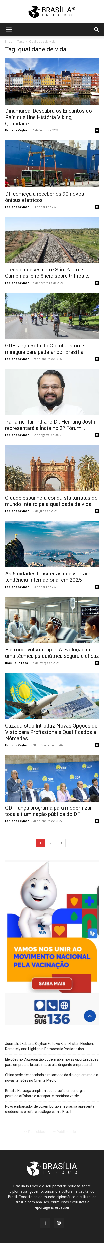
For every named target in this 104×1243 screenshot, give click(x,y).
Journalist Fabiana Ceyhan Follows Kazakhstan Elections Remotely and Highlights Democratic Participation (50, 1046)
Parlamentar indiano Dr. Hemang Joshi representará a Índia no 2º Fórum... (50, 425)
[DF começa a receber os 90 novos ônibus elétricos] (52, 163)
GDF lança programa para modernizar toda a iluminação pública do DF (48, 811)
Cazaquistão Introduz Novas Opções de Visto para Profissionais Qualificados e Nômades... (51, 732)
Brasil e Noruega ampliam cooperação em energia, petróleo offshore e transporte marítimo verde (45, 1093)
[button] (9, 29)
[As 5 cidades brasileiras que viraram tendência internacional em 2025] (52, 544)
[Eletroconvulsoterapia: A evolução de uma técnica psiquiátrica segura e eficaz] (52, 620)
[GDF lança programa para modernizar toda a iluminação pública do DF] (52, 778)
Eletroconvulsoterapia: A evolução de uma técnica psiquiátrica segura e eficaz (52, 653)
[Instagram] (59, 1223)
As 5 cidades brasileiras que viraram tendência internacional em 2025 (47, 577)
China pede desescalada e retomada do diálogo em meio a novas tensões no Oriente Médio (51, 1077)
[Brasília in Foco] (52, 12)
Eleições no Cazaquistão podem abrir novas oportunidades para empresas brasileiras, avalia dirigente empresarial (51, 1062)
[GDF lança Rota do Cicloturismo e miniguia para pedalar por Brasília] (52, 316)
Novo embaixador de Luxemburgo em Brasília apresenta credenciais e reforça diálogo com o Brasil (49, 1109)
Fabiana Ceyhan (17, 130)
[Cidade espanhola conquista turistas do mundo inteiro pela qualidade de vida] (52, 468)
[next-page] (61, 843)
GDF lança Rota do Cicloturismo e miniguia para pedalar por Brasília (44, 349)
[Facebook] (45, 1223)
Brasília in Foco (16, 663)
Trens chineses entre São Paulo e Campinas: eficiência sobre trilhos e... (48, 273)
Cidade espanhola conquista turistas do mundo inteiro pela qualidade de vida (51, 501)
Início (9, 41)
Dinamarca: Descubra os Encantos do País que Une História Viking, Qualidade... (48, 117)
